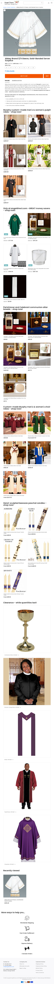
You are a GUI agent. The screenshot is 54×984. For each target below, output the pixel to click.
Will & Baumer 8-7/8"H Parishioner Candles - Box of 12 (14, 299)
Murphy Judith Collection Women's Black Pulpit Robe (38, 139)
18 (28, 67)
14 (19, 67)
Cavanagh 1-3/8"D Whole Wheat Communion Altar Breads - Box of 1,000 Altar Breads (38, 337)
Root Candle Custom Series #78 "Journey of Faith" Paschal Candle (37, 564)
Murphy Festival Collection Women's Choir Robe (37, 465)
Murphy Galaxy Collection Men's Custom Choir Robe (14, 495)
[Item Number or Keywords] (41, 2)
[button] (1, 2)
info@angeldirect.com (8, 966)
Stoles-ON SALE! (8, 759)
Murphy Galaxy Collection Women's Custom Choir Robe (39, 436)
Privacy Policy (39, 970)
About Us (22, 964)
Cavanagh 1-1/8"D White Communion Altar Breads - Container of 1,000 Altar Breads (14, 337)
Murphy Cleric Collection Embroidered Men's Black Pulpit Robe (15, 200)
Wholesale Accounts (24, 966)
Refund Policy (39, 968)
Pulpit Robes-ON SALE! (9, 812)
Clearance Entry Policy (41, 966)
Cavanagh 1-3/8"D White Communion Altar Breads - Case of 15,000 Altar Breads (39, 238)
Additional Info (17, 80)
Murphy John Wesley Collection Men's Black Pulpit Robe (14, 139)
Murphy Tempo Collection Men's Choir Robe (12, 465)
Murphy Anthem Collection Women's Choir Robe (13, 436)
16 (24, 67)
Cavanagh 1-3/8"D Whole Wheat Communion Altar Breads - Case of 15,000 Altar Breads (13, 368)
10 (10, 67)
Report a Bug (23, 968)
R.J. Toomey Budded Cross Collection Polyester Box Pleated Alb (14, 269)
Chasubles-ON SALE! (9, 864)
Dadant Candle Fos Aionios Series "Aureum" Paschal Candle (14, 533)
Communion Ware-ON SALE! (10, 655)
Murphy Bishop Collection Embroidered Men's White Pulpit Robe (14, 169)
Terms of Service (40, 972)
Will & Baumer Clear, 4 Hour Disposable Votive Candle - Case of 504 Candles (38, 269)
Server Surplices (11, 7)
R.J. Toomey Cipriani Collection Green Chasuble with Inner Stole (15, 238)
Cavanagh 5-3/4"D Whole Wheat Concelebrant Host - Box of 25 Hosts (15, 399)
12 (15, 67)
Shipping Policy (39, 964)
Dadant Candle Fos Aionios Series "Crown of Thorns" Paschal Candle (14, 564)
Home (4, 7)
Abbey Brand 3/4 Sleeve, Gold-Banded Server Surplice (13, 900)
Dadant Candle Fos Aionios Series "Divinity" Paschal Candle (14, 594)
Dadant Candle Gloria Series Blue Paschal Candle (37, 532)
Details (7, 80)
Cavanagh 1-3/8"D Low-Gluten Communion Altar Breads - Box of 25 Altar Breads (39, 368)
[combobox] (33, 2)
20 (33, 67)
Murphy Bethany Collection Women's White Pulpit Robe (39, 168)
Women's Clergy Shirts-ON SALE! (11, 707)
